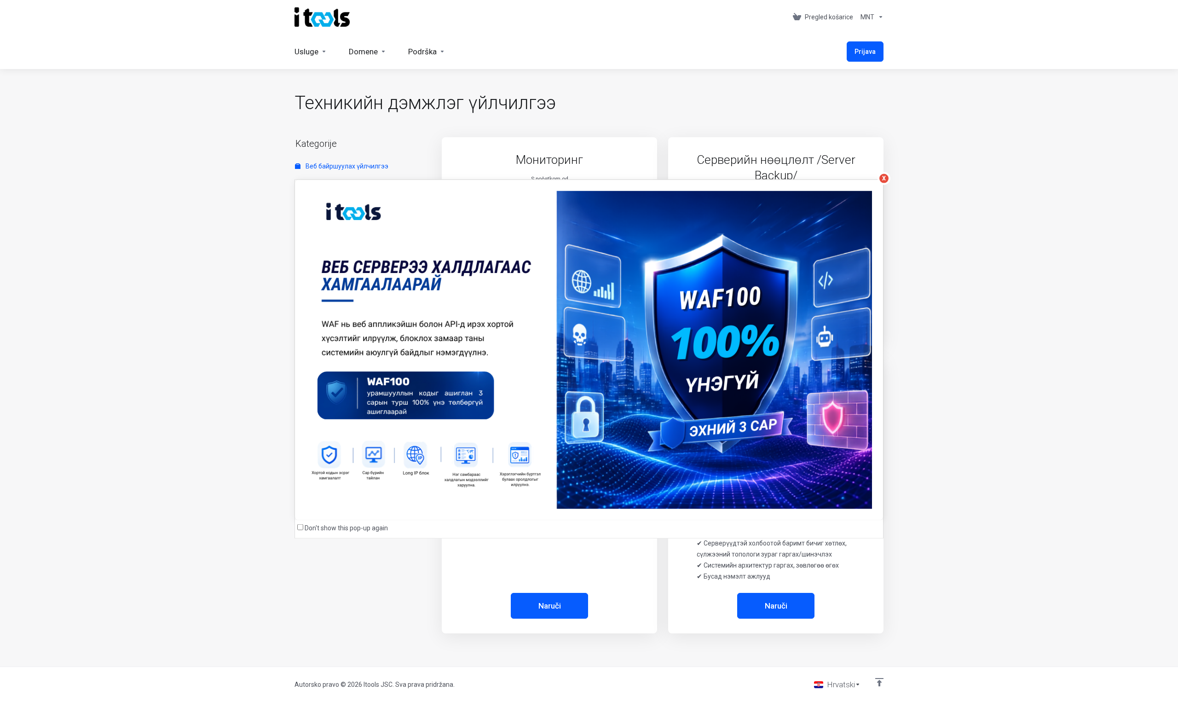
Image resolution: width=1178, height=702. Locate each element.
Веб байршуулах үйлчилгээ (346, 166)
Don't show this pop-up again (346, 528)
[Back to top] (879, 682)
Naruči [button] (549, 605)
